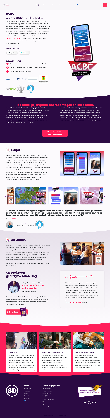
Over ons (71, 5)
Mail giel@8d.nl (29, 288)
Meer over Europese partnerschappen (55, 133)
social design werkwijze (73, 302)
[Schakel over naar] (77, 5)
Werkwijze (37, 5)
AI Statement (62, 415)
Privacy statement (49, 415)
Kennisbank (62, 5)
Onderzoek (46, 5)
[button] (5, 196)
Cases (54, 5)
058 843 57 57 (47, 393)
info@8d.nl (46, 396)
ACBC (14, 218)
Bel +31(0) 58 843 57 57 (33, 285)
